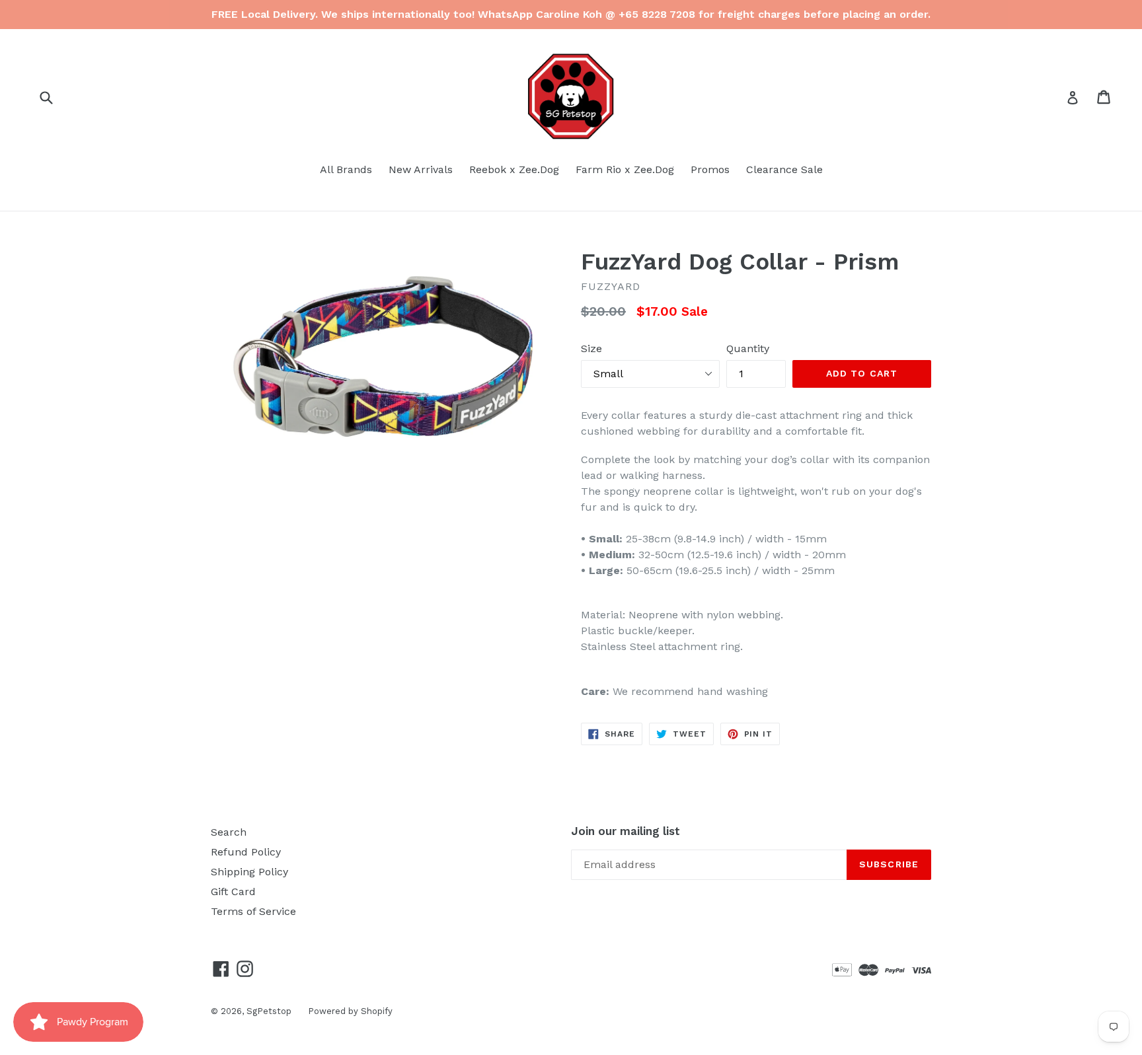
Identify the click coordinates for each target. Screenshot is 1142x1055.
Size (591, 348)
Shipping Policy (249, 871)
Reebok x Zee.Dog (514, 169)
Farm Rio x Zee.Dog (625, 169)
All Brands (346, 169)
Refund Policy (246, 852)
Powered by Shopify (350, 1011)
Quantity (747, 348)
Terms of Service (253, 911)
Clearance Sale (784, 169)
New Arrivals (421, 169)
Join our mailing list (625, 831)
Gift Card (233, 891)
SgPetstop (269, 1011)
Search (229, 832)
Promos (710, 169)
